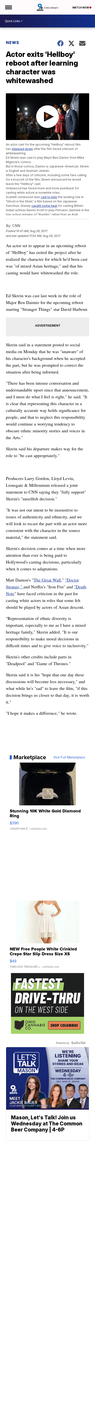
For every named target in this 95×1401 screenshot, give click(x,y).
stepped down (22, 149)
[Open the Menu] (8, 7)
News (12, 42)
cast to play (49, 197)
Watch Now (80, 7)
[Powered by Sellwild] (78, 1042)
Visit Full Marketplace (69, 757)
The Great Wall (47, 580)
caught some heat (44, 206)
